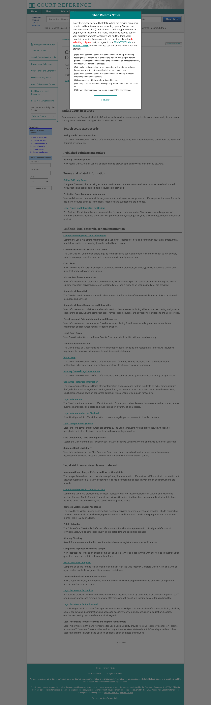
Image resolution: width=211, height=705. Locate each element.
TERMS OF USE (81, 45)
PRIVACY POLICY (122, 42)
